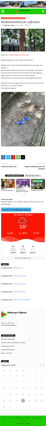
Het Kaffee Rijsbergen (7, 190)
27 (23, 400)
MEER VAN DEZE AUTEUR (32, 175)
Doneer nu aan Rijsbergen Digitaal (16, 209)
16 (42, 388)
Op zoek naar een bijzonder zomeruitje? (22, 190)
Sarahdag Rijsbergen (19, 292)
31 (29, 376)
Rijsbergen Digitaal (9, 25)
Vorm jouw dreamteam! (19, 284)
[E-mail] (23, 157)
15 (35, 388)
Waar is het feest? (6, 353)
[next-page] (24, 195)
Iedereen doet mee (8, 166)
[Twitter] (8, 157)
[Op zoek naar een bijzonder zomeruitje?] (23, 184)
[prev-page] (22, 195)
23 (42, 395)
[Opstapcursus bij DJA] (38, 184)
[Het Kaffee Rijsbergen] (8, 184)
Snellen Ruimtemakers (8, 349)
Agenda (11, 418)
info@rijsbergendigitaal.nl (9, 325)
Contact (23, 420)
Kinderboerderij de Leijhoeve (16, 18)
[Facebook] (3, 157)
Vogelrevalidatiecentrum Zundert (34, 167)
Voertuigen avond (18, 268)
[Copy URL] (28, 157)
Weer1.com (27, 258)
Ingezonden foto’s (38, 418)
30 (42, 401)
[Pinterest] (13, 157)
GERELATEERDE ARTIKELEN (14, 175)
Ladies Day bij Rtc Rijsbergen (21, 300)
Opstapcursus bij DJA (37, 190)
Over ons (27, 418)
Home (2, 16)
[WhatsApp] (18, 157)
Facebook (8, 16)
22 (35, 395)
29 (35, 401)
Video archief (19, 418)
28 (29, 401)
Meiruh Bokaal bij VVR (19, 276)
